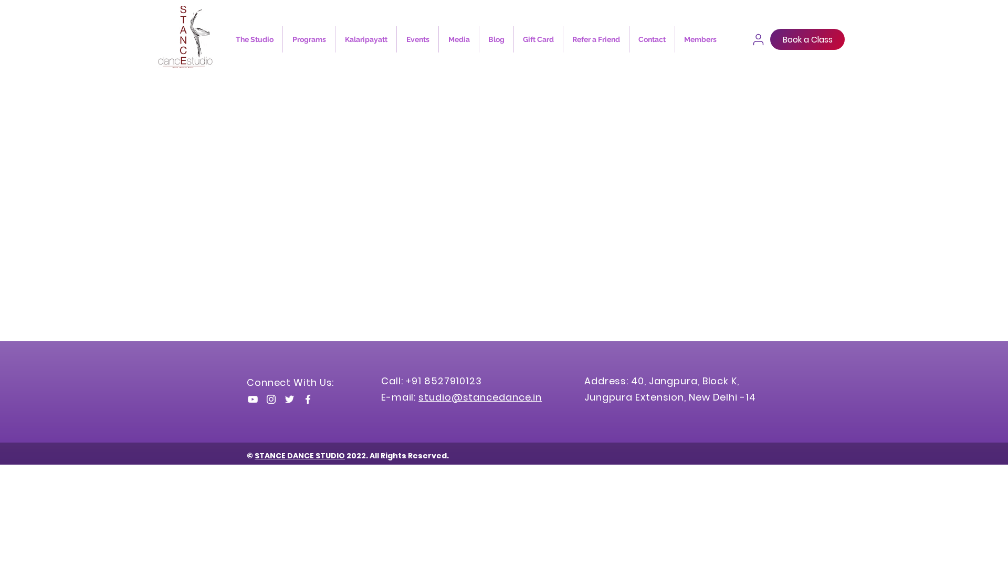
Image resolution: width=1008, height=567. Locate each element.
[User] (758, 39)
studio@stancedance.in (480, 397)
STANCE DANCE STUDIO (300, 455)
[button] (254, 39)
